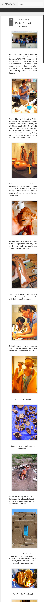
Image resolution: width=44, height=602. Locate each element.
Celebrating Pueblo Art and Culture (23, 23)
